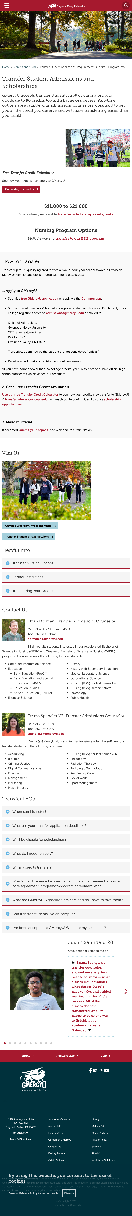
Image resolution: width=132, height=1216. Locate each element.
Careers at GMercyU (59, 1140)
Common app (91, 298)
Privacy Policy (99, 1140)
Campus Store (56, 1133)
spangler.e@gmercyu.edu (46, 733)
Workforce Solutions (103, 1160)
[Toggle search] (126, 5)
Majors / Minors (100, 1133)
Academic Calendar (59, 1119)
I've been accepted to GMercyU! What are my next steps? (59, 927)
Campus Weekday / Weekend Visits (28, 526)
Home (6, 67)
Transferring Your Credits (32, 591)
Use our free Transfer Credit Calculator (30, 394)
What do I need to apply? (32, 853)
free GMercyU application (39, 298)
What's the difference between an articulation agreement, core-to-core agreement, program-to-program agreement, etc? (66, 883)
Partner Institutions (27, 577)
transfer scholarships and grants (85, 214)
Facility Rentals (56, 1153)
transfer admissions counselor (27, 399)
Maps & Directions (20, 1139)
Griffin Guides (56, 1160)
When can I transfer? (29, 811)
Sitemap (96, 1147)
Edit (4, 1101)
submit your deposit (33, 429)
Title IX (96, 1153)
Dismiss (69, 1193)
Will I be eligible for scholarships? (40, 839)
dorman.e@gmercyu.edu (45, 638)
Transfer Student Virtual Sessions (27, 537)
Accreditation (55, 1126)
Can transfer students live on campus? (43, 914)
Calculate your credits (19, 189)
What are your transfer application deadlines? (50, 825)
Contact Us (54, 1147)
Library (95, 1119)
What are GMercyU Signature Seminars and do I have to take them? (67, 900)
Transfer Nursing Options (32, 563)
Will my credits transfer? (32, 867)
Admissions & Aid (25, 67)
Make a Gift (98, 1126)
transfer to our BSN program (79, 238)
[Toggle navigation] (6, 5)
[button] (5, 1043)
